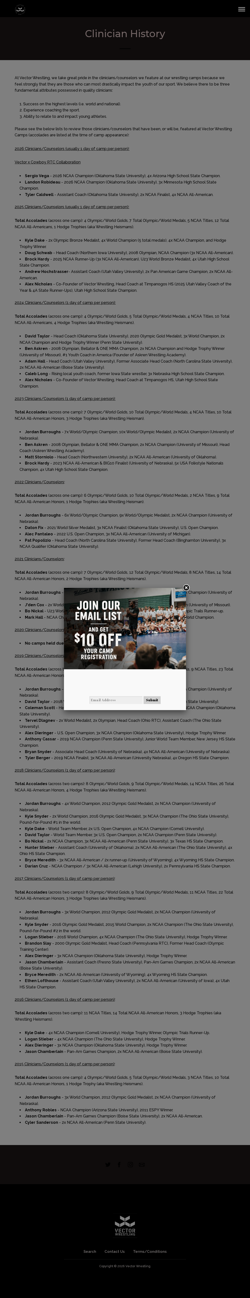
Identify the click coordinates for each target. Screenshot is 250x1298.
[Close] (186, 588)
